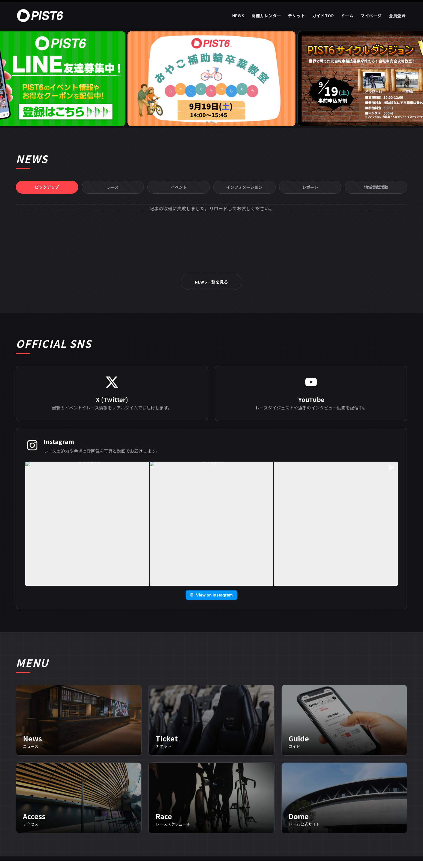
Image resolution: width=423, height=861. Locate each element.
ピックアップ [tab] (47, 187)
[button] (207, 122)
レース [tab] (113, 187)
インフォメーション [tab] (244, 187)
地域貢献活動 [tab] (376, 187)
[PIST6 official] (41, 15)
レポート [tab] (310, 187)
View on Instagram (214, 594)
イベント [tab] (179, 187)
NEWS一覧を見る (211, 282)
